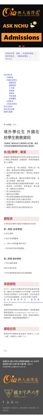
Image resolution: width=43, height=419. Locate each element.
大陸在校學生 (11, 104)
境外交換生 (8, 107)
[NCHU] (21, 394)
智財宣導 (32, 408)
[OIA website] (21, 12)
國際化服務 (8, 112)
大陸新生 (9, 101)
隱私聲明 (6, 408)
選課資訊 (12, 85)
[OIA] (21, 379)
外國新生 (9, 77)
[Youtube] (9, 402)
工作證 (11, 88)
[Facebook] (5, 402)
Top (5, 351)
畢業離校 (12, 99)
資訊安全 (14, 408)
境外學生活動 (9, 109)
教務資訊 (12, 83)
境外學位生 (8, 75)
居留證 (11, 91)
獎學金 (11, 93)
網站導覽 (23, 408)
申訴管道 (12, 96)
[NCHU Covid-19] (21, 38)
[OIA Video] (13, 402)
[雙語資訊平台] (21, 26)
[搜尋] (39, 11)
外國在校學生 (11, 80)
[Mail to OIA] (17, 402)
